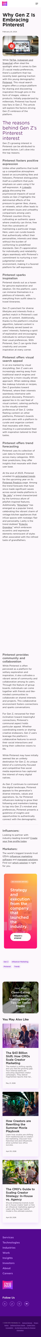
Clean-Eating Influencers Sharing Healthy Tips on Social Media (21, 997)
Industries (9, 1248)
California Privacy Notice (17, 1325)
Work (6, 1253)
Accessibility (9, 1328)
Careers (8, 1273)
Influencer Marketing (20, 962)
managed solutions (27, 860)
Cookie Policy (31, 1325)
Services (8, 1237)
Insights (8, 1258)
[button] (20, 937)
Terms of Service (27, 1323)
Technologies (11, 1242)
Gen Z (6, 962)
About (7, 1268)
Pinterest (7, 966)
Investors (9, 1263)
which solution (20, 863)
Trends (17, 966)
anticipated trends (25, 476)
